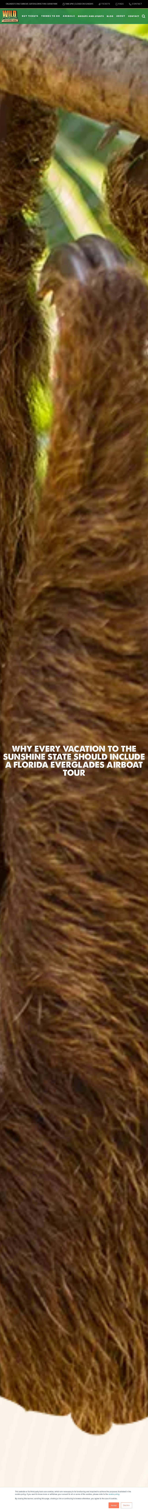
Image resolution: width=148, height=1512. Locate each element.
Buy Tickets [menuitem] (30, 16)
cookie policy (114, 1494)
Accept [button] (114, 1505)
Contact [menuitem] (133, 16)
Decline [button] (126, 1505)
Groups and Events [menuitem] (91, 16)
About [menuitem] (120, 16)
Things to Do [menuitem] (50, 16)
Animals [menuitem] (69, 16)
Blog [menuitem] (110, 16)
